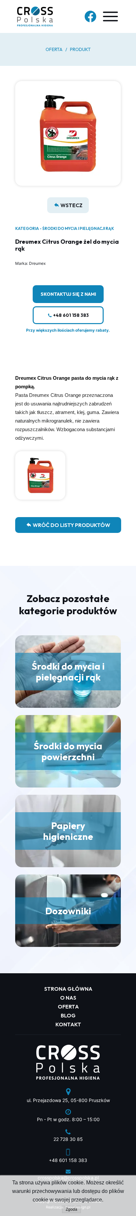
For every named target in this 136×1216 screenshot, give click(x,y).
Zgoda (71, 1209)
